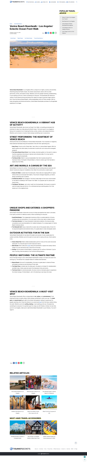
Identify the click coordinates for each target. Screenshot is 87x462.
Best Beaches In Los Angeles (68, 21)
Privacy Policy (49, 448)
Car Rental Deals (28, 38)
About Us (36, 448)
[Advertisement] (19, 14)
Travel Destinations (38, 38)
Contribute (41, 448)
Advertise (68, 448)
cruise (28, 245)
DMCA (72, 448)
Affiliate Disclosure (56, 448)
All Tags (75, 448)
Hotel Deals (13, 38)
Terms (45, 448)
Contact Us (63, 448)
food (40, 302)
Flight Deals (20, 38)
